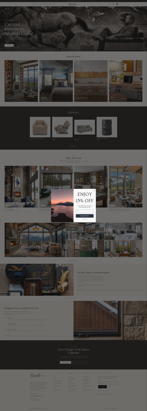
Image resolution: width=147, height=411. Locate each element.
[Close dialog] (94, 190)
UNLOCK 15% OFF (85, 215)
